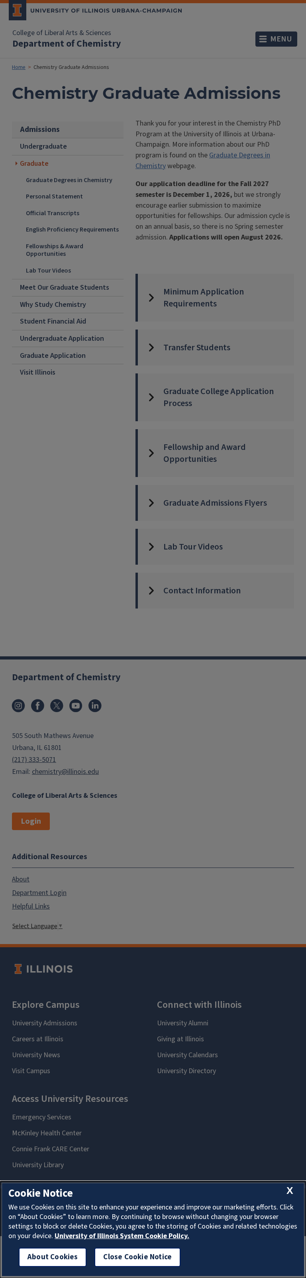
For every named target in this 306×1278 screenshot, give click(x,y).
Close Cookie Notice (137, 1257)
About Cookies (52, 1257)
